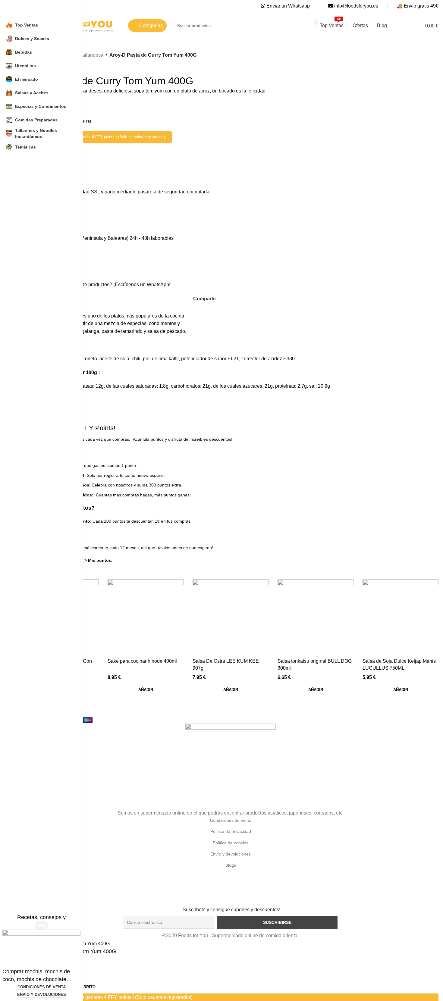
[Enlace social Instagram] (230, 902)
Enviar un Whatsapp (287, 5)
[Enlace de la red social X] (228, 299)
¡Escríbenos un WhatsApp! (141, 284)
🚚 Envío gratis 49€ (417, 5)
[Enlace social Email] (234, 299)
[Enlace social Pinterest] (241, 299)
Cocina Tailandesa (83, 55)
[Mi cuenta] (407, 26)
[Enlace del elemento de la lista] (230, 820)
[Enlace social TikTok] (238, 902)
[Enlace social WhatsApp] (248, 299)
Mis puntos (99, 560)
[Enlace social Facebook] (221, 299)
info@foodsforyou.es (355, 5)
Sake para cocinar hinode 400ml (142, 661)
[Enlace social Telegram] (255, 299)
